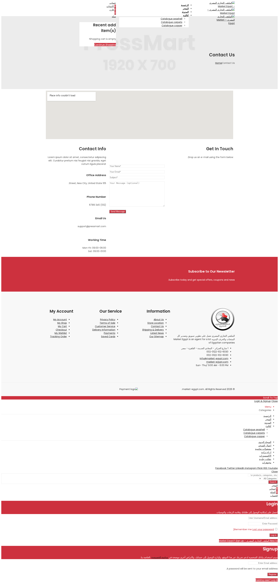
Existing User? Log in (267, 580)
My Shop (62, 323)
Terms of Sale (107, 323)
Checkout (61, 329)
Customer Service (105, 326)
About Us (159, 319)
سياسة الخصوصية (159, 557)
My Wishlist (61, 333)
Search (273, 482)
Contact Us (157, 326)
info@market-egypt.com (214, 358)
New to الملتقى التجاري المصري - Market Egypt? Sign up (248, 540)
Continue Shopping (105, 44)
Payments (109, 333)
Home (218, 63)
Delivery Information (103, 329)
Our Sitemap (156, 336)
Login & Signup (262, 401)
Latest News (157, 333)
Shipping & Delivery (153, 329)
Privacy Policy (107, 319)
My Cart (62, 326)
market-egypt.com (217, 361)
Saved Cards (108, 336)
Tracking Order (58, 336)
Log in (273, 535)
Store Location (155, 323)
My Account (60, 319)
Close (274, 401)
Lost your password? (253, 529)
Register (272, 574)
